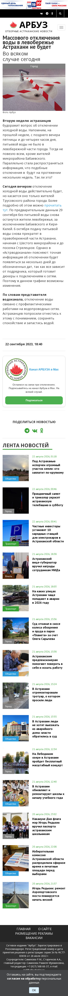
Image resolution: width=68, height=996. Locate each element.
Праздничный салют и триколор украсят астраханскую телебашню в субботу (47, 499)
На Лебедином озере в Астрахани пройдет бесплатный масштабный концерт (47, 759)
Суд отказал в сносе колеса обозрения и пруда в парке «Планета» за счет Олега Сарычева (46, 631)
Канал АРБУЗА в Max (44, 369)
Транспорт (10, 543)
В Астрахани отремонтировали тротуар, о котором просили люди (46, 694)
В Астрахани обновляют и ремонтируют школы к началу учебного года (48, 791)
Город (34, 66)
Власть (8, 576)
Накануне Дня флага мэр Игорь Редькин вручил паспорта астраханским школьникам (46, 826)
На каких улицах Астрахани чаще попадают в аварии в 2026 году (45, 596)
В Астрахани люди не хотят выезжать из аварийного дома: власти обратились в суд (45, 728)
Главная (24, 929)
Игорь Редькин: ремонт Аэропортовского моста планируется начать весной (48, 893)
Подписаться (34, 400)
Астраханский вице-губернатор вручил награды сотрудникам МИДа (46, 564)
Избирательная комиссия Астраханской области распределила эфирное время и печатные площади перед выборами (48, 862)
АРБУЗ (28, 26)
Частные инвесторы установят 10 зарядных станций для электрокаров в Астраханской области (48, 533)
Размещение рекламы (34, 933)
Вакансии (34, 938)
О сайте (45, 929)
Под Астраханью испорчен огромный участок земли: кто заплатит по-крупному (48, 466)
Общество (10, 478)
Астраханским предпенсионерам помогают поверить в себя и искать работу (47, 661)
